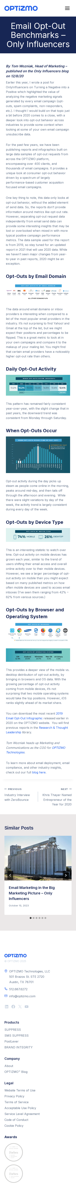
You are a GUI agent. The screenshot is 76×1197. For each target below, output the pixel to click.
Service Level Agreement (22, 1114)
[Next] (66, 875)
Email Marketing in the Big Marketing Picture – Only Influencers (32, 893)
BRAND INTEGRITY (18, 1047)
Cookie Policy (13, 1125)
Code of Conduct (16, 1120)
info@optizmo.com (22, 996)
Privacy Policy (14, 1096)
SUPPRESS (12, 1029)
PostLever (11, 1041)
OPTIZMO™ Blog (15, 1072)
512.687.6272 (18, 989)
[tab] (31, 918)
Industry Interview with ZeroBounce (17, 795)
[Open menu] (67, 8)
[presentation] (38, 858)
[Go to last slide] (10, 875)
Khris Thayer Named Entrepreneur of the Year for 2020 (57, 797)
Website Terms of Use (19, 1090)
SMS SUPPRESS (16, 1035)
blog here (39, 772)
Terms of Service (16, 1102)
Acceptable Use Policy (20, 1108)
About (8, 1066)
